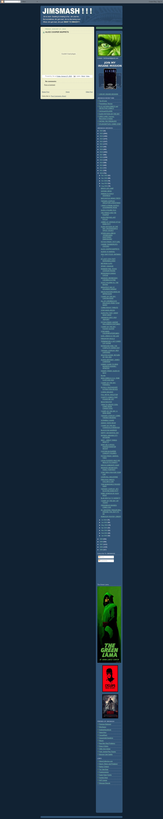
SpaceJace (102, 732)
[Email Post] (74, 76)
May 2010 (104, 525)
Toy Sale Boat (103, 769)
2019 (101, 149)
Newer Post (45, 92)
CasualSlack (103, 735)
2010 (101, 173)
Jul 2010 (104, 520)
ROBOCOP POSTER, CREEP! (111, 516)
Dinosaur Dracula (104, 783)
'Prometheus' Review (105, 104)
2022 (101, 141)
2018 (101, 152)
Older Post (89, 92)
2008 (101, 542)
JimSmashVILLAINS (105, 111)
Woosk (101, 740)
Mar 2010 (104, 530)
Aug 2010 (104, 186)
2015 (101, 160)
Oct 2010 (104, 181)
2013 (101, 165)
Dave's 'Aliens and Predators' (108, 764)
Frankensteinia (104, 772)
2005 (101, 550)
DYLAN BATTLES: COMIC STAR (110, 124)
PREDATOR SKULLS (108, 338)
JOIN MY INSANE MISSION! (108, 94)
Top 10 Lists (103, 101)
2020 (101, 147)
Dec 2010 (104, 175)
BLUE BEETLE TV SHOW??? (110, 498)
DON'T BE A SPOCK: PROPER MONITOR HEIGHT (108, 446)
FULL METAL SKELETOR (109, 395)
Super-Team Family (105, 775)
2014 (101, 162)
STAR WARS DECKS (108, 310)
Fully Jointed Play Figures (107, 752)
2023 (101, 139)
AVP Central (103, 780)
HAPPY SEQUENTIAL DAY (110, 433)
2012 (101, 168)
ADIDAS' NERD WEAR (108, 423)
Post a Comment (49, 85)
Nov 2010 (104, 178)
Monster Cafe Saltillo (106, 754)
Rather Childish (104, 767)
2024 (101, 136)
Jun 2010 (104, 522)
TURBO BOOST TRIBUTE (109, 307)
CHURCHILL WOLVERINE (109, 477)
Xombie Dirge (103, 778)
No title (103, 375)
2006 (101, 547)
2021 (101, 144)
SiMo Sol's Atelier (104, 749)
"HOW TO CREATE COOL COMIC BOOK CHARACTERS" (109, 406)
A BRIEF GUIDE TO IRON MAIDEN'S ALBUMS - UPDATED (109, 366)
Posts (102, 557)
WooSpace (102, 727)
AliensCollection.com (106, 761)
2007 (101, 544)
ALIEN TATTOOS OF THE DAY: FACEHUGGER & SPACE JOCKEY (109, 228)
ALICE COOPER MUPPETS (57, 32)
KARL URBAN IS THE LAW (110, 336)
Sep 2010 (104, 183)
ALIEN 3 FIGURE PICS (108, 210)
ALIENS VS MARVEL (108, 252)
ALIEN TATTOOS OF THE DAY (109, 114)
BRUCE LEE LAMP (107, 188)
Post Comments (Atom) (58, 96)
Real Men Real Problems (107, 743)
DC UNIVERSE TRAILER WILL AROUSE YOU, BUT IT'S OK (111, 512)
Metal (83, 76)
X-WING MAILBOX (107, 392)
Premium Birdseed (105, 724)
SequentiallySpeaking (106, 738)
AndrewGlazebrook (105, 730)
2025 (101, 133)
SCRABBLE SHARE (107, 420)
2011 (101, 170)
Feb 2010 (104, 533)
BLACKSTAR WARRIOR (109, 430)
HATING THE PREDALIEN (107, 121)
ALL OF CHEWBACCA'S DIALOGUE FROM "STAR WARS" (110, 303)
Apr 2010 (104, 528)
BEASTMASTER (106, 402)
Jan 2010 (104, 536)
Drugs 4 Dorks (103, 746)
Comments (103, 560)
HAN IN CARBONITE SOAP (110, 465)
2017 (101, 155)
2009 (101, 539)
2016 (101, 157)
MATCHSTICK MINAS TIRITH (110, 198)
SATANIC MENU (106, 191)
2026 (101, 131)
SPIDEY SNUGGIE (107, 266)
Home (68, 92)
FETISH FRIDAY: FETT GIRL (110, 242)
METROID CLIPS (106, 263)
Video (87, 76)
